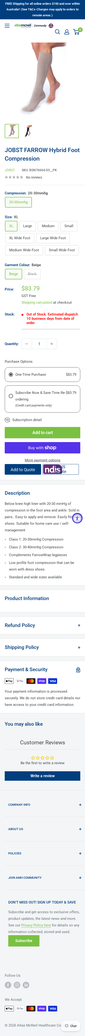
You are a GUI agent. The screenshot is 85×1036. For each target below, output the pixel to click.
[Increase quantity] (52, 344)
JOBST (10, 170)
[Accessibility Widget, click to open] (77, 518)
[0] (76, 32)
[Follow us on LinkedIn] (26, 985)
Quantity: (12, 344)
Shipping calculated (36, 302)
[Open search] (57, 31)
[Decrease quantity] (27, 344)
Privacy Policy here (36, 925)
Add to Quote (23, 469)
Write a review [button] (42, 776)
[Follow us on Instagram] (17, 985)
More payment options (42, 460)
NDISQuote (60, 469)
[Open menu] (7, 26)
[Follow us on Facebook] (8, 985)
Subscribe (23, 940)
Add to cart (42, 432)
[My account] (66, 31)
